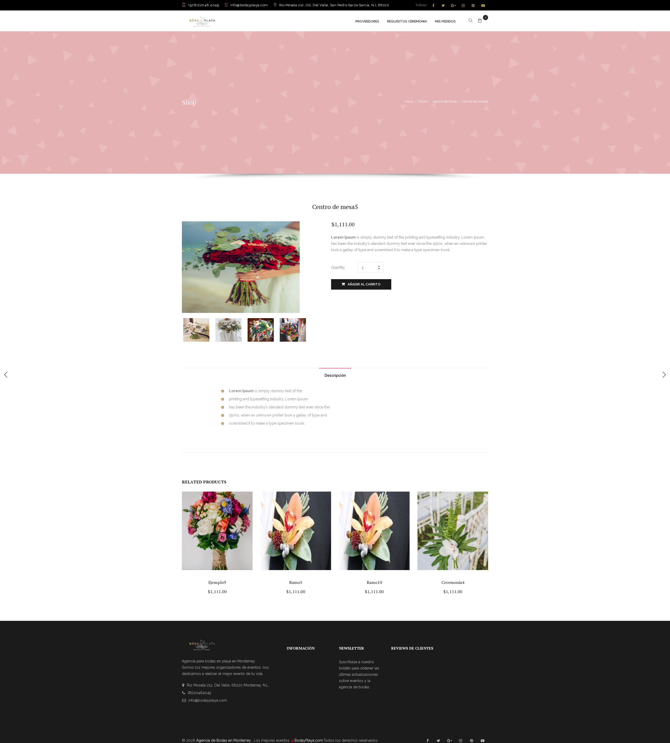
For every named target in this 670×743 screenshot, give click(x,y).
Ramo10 (374, 582)
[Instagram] (463, 5)
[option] (199, 330)
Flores (423, 101)
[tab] (335, 374)
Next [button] (308, 329)
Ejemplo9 (217, 582)
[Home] (202, 20)
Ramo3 (295, 582)
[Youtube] (483, 5)
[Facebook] (433, 5)
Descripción (335, 375)
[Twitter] (443, 5)
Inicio (409, 101)
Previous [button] (186, 329)
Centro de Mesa (445, 101)
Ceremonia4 (453, 582)
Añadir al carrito (364, 284)
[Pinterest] (473, 5)
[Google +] (453, 5)
